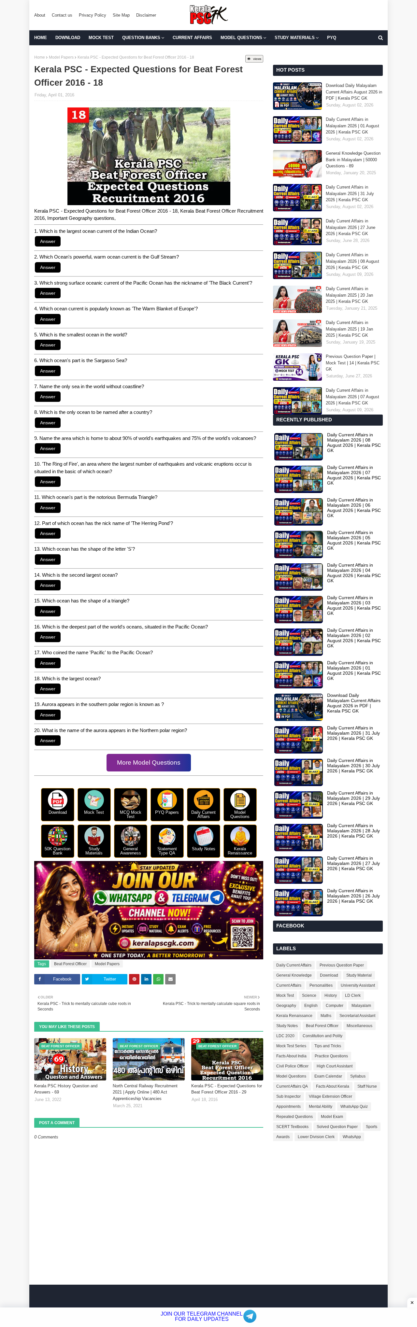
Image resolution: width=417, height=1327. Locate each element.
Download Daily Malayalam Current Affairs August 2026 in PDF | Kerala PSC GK (354, 92)
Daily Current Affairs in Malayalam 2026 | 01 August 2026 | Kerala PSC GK (352, 125)
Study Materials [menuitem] (295, 37)
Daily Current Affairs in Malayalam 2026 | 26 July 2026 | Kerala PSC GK (353, 896)
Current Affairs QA (292, 1086)
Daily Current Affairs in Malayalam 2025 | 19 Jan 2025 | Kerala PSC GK (349, 329)
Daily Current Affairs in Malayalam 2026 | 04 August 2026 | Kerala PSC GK (354, 572)
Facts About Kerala (332, 1086)
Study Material (359, 975)
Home (39, 57)
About (39, 15)
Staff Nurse (367, 1086)
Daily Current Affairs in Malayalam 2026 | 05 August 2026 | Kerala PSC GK (354, 540)
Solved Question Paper (337, 1126)
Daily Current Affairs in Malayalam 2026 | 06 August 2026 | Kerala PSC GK (354, 507)
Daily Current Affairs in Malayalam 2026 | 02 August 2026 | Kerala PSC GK (354, 638)
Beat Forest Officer (70, 964)
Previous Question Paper (342, 965)
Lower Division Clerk (316, 1137)
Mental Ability (320, 1106)
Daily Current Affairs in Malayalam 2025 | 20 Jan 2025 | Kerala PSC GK (349, 295)
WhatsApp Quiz (354, 1106)
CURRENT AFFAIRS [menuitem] (192, 37)
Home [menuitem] (40, 37)
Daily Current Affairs (293, 965)
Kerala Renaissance (294, 1015)
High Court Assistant (334, 1066)
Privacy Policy (92, 15)
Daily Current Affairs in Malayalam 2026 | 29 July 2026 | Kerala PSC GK (353, 798)
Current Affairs (288, 985)
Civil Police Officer (292, 1066)
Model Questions (291, 1076)
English (311, 1005)
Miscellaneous (359, 1025)
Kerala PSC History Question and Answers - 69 (65, 1089)
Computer (334, 1005)
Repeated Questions (294, 1116)
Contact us (62, 15)
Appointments (288, 1106)
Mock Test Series (291, 1046)
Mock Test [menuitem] (101, 37)
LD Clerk (353, 995)
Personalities (321, 985)
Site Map (121, 15)
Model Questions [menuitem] (241, 37)
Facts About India (291, 1056)
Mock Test (285, 995)
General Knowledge (294, 975)
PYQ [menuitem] (331, 37)
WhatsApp (352, 1137)
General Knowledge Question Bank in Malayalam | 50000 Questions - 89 (353, 159)
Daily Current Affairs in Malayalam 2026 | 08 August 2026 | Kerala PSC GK (352, 261)
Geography (286, 1005)
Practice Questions (331, 1056)
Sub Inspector (288, 1096)
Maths (326, 1015)
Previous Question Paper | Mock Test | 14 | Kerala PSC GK (353, 363)
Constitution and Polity (322, 1036)
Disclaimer (146, 15)
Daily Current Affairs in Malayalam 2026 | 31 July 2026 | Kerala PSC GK (350, 193)
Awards (283, 1137)
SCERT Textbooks (292, 1126)
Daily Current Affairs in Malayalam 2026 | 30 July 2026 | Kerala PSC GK (353, 765)
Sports (371, 1126)
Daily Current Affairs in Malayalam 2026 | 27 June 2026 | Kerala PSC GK (350, 227)
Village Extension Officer (330, 1096)
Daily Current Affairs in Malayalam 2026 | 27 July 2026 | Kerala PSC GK (353, 863)
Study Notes (287, 1025)
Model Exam (332, 1116)
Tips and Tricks (327, 1046)
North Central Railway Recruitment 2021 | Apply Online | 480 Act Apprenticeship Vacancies (145, 1092)
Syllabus (358, 1076)
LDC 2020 (285, 1036)
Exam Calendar (328, 1076)
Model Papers (61, 57)
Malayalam (361, 1005)
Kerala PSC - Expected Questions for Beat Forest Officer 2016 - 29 (226, 1089)
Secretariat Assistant (357, 1015)
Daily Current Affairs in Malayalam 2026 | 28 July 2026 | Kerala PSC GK (353, 831)
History (330, 995)
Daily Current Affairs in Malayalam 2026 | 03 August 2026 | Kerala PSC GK (354, 605)
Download (329, 975)
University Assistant (358, 985)
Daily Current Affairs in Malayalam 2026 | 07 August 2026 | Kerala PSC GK (352, 396)
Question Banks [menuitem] (141, 37)
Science (309, 995)
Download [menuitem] (67, 37)
